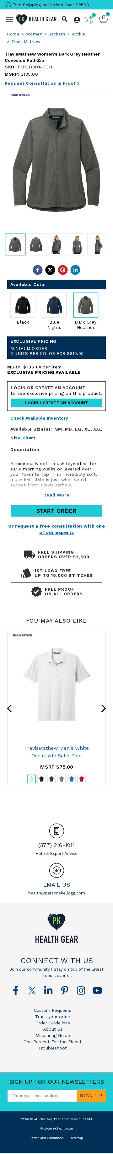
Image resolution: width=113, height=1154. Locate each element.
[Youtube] (97, 990)
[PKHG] (36, 19)
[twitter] (50, 270)
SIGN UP (91, 1095)
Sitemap (77, 1138)
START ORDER (56, 510)
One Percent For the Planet (53, 1041)
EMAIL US (56, 884)
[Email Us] (56, 870)
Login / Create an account (56, 402)
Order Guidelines (52, 1022)
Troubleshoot (52, 1047)
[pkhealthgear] (56, 927)
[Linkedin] (48, 990)
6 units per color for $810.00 (47, 351)
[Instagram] (81, 990)
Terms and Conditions (47, 1138)
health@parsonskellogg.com (56, 893)
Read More (56, 494)
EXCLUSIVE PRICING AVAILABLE (44, 372)
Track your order (52, 1016)
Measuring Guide (52, 1035)
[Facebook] (15, 990)
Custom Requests (52, 1010)
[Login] (77, 20)
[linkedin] (75, 270)
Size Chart (22, 437)
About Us (52, 1029)
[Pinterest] (64, 990)
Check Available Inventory (39, 418)
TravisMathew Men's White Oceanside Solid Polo (56, 752)
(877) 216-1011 (56, 845)
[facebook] (38, 270)
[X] (32, 990)
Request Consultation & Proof (40, 83)
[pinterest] (63, 270)
